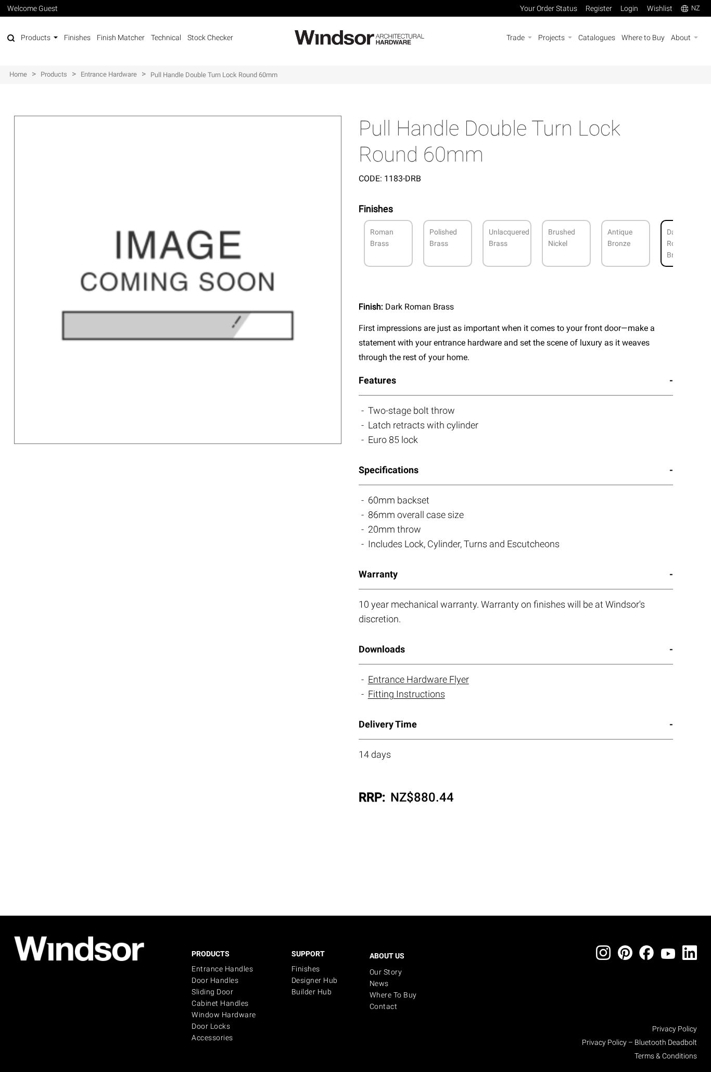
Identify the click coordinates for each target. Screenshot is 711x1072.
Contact (384, 1006)
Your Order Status (548, 8)
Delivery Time (388, 724)
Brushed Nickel (561, 238)
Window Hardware (224, 1015)
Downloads (382, 649)
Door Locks (211, 1026)
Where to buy (393, 995)
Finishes (305, 969)
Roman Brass (381, 238)
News (379, 983)
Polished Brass (443, 238)
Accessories (212, 1037)
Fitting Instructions (406, 693)
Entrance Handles (222, 969)
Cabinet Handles (220, 1003)
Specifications (388, 469)
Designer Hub (314, 980)
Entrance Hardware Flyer (418, 679)
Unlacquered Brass (509, 238)
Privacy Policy (674, 1029)
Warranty (378, 574)
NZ (695, 8)
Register (599, 8)
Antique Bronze (619, 238)
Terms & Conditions (665, 1056)
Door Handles (215, 980)
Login (629, 8)
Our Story (386, 972)
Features (377, 380)
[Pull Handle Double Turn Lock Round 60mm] (178, 121)
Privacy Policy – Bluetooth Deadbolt (639, 1042)
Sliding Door (212, 992)
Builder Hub (311, 992)
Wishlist (659, 8)
